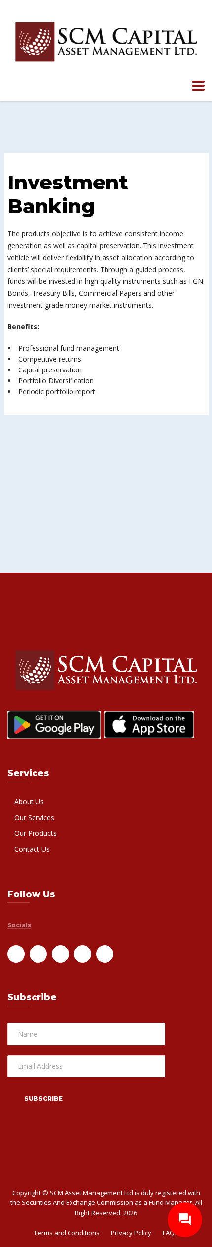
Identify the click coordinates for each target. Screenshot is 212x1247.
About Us (29, 801)
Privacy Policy (131, 1232)
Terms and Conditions (67, 1232)
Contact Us (32, 849)
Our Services (34, 817)
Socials (19, 925)
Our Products (35, 833)
